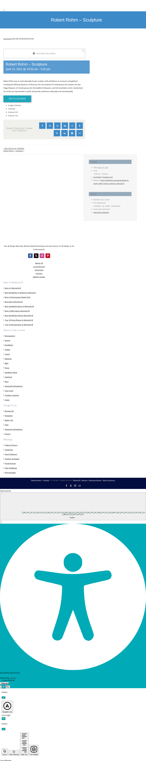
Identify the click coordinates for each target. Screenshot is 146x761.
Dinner (7, 340)
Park (6, 425)
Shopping (9, 416)
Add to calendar (17, 98)
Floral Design (10, 463)
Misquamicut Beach (95, 480)
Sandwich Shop (11, 372)
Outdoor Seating (12, 395)
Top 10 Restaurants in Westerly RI (19, 325)
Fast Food (9, 391)
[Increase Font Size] (3, 687)
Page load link (5, 491)
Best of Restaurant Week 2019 (17, 297)
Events (7, 434)
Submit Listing (39, 277)
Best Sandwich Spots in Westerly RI (19, 306)
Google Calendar (14, 105)
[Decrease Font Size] (3, 697)
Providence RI (107, 177)
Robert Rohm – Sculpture (13, 151)
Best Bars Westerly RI (14, 302)
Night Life (9, 420)
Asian (7, 400)
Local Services (39, 266)
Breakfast (9, 345)
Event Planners (11, 454)
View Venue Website (101, 212)
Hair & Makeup (11, 468)
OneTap (13, 678)
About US (39, 263)
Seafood (8, 377)
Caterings (9, 450)
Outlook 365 (13, 112)
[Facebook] (30, 255)
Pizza (7, 368)
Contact (39, 273)
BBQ (6, 363)
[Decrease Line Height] (3, 729)
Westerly (84, 480)
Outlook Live (13, 115)
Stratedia (46, 480)
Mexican (8, 359)
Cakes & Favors (11, 445)
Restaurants (10, 336)
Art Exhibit (97, 177)
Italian (7, 349)
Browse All (9, 411)
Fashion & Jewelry (12, 459)
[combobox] (73, 506)
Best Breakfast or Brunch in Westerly (20, 293)
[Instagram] (42, 255)
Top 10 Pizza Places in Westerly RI (19, 320)
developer (7, 39)
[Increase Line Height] (3, 718)
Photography (10, 472)
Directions (39, 270)
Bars (7, 381)
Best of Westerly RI (13, 288)
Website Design (36, 480)
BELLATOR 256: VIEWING (14, 148)
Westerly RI (77, 480)
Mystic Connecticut (109, 480)
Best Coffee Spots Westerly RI (17, 311)
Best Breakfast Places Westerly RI (19, 315)
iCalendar (11, 109)
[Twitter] (36, 255)
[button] (1, 522)
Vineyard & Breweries (13, 386)
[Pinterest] (48, 255)
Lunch (7, 354)
